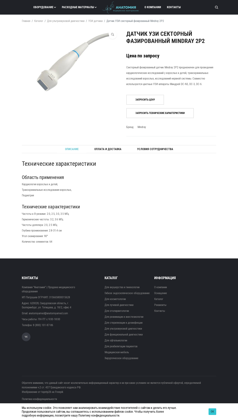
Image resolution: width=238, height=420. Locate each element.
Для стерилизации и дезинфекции (124, 322)
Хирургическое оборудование (121, 358)
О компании (152, 7)
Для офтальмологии (116, 340)
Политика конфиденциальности (39, 399)
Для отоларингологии (117, 311)
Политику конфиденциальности (98, 415)
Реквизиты (160, 305)
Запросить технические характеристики (160, 113)
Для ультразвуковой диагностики (66, 21)
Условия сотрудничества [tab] (155, 149)
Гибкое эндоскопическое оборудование (127, 293)
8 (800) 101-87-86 (43, 325)
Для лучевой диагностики (119, 305)
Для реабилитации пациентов (121, 346)
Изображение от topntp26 (36, 392)
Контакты (174, 7)
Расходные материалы (78, 7)
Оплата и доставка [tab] (107, 149)
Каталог (38, 21)
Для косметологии (115, 299)
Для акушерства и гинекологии (122, 287)
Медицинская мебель (117, 352)
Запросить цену (145, 99)
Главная (26, 21)
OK (212, 411)
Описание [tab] (72, 149)
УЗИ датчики (95, 21)
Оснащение (160, 293)
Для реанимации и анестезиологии (124, 316)
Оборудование (43, 7)
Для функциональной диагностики (124, 334)
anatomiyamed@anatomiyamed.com (48, 313)
